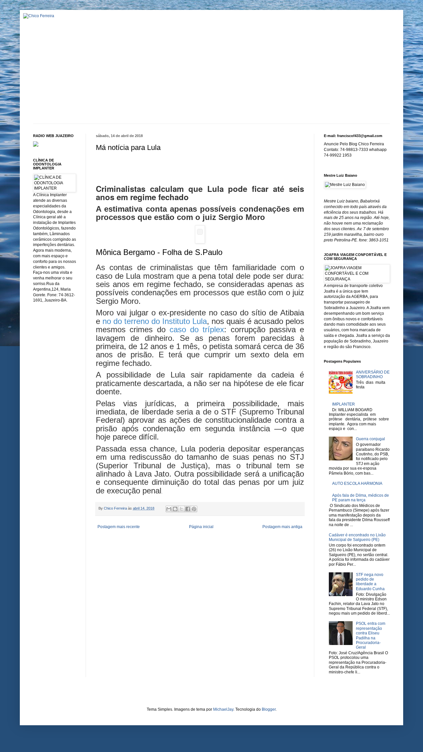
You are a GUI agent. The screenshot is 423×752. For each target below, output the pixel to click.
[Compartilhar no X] (181, 509)
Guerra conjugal (370, 439)
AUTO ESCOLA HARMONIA (357, 483)
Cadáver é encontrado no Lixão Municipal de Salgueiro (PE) (357, 537)
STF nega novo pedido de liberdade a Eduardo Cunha (370, 581)
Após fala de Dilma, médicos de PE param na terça (360, 497)
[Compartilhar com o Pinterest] (194, 509)
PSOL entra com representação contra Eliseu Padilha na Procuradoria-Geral (370, 635)
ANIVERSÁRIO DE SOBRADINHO (373, 374)
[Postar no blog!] (175, 509)
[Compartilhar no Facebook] (187, 509)
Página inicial (201, 526)
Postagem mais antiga (282, 526)
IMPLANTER (343, 404)
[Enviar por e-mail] (169, 509)
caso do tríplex (197, 329)
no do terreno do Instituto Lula (154, 321)
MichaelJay (223, 709)
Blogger (269, 709)
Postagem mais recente (118, 526)
